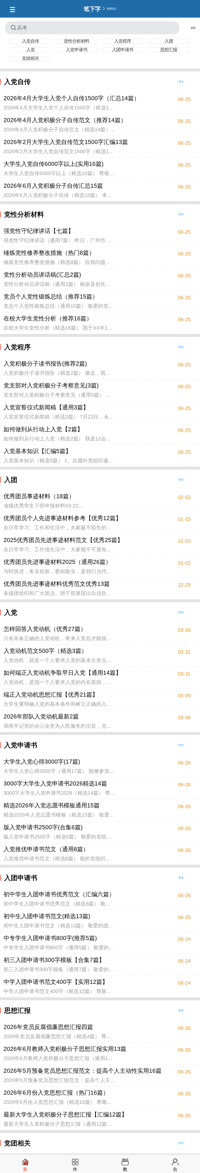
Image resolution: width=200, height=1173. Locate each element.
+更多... (181, 81)
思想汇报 (168, 49)
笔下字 (92, 9)
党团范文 (111, 8)
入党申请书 (76, 49)
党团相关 (30, 58)
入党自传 (30, 41)
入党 (30, 49)
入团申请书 (122, 49)
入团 (168, 41)
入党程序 (122, 41)
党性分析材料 (76, 41)
